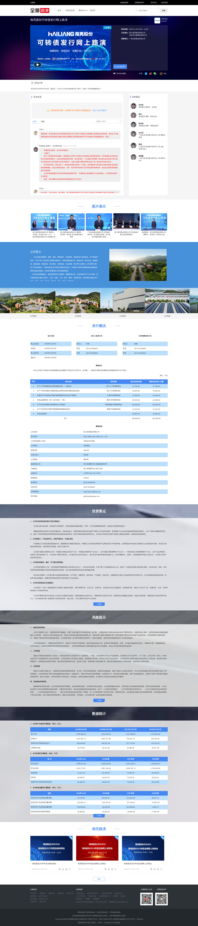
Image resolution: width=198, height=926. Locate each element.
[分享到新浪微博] (150, 73)
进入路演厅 (121, 66)
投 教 (33, 8)
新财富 (123, 896)
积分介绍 (70, 893)
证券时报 (79, 899)
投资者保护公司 (104, 896)
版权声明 (42, 901)
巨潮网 (87, 899)
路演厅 (93, 10)
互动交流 (37, 97)
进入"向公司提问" (100, 110)
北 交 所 (33, 6)
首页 (59, 10)
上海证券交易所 (106, 893)
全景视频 (96, 899)
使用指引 (42, 893)
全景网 (115, 896)
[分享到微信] (60, 869)
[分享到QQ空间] (146, 73)
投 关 (33, 5)
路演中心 (82, 10)
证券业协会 (119, 893)
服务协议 (52, 893)
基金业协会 (92, 896)
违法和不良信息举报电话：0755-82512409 (91, 902)
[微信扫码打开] (155, 73)
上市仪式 (82, 17)
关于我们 (33, 893)
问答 (43, 121)
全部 (34, 121)
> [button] (166, 222)
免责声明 (33, 901)
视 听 (33, 1)
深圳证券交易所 (92, 893)
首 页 (33, 0)
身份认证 (61, 893)
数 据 (33, 7)
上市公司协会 (81, 896)
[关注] (70, 869)
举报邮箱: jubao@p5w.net (118, 902)
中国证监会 (80, 893)
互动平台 (154, 2)
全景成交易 (69, 10)
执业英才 (32, 2)
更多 (99, 879)
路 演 (33, 4)
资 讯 (33, 3)
